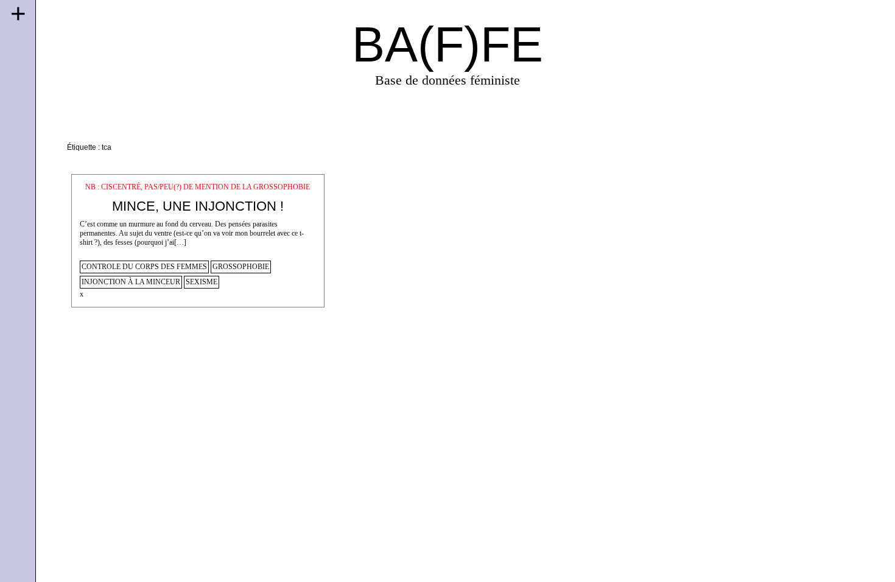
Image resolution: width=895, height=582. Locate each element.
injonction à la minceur (131, 282)
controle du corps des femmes (144, 267)
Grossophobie (240, 267)
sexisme (201, 282)
